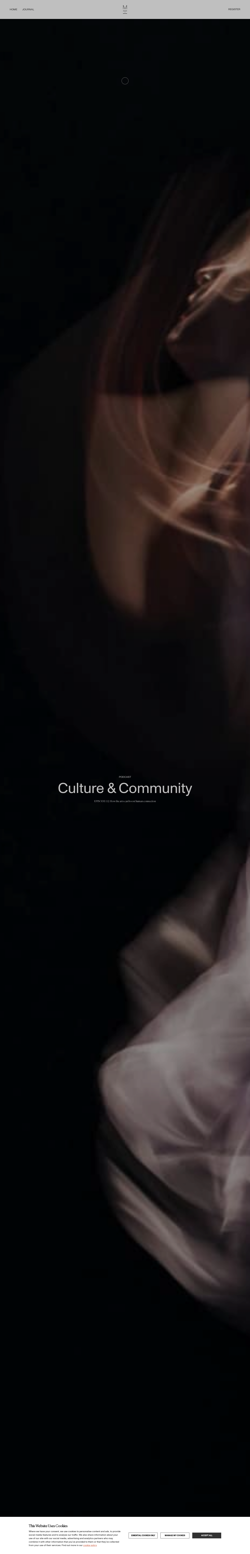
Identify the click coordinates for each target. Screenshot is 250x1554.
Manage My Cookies (175, 1535)
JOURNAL (28, 9)
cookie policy (90, 1545)
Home (13, 9)
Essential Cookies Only (143, 1535)
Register (234, 9)
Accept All (206, 1535)
